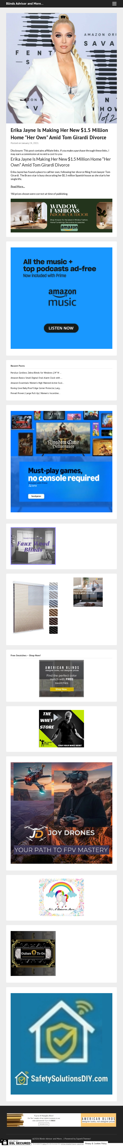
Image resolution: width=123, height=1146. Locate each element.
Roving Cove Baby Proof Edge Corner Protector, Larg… (36, 388)
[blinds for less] (61, 215)
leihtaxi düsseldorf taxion (68, 1144)
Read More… (18, 186)
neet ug (44, 1144)
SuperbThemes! (83, 1138)
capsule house (81, 1144)
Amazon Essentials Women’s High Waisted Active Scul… (37, 382)
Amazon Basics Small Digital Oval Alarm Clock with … (36, 377)
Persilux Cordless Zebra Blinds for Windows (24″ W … (36, 372)
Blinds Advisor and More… (24, 3)
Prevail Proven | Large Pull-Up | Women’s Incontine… (35, 393)
